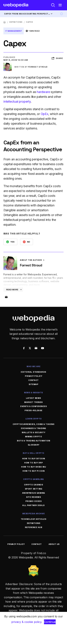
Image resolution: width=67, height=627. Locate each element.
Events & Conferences (33, 406)
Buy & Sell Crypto (33, 453)
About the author (31, 260)
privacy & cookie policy (26, 622)
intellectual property (17, 101)
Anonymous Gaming (33, 493)
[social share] (24, 348)
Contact (33, 380)
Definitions (16, 22)
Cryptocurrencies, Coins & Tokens (33, 424)
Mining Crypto (33, 436)
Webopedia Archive (33, 513)
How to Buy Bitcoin (33, 458)
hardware (43, 92)
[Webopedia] (15, 5)
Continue (50, 622)
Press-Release (33, 410)
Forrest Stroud (38, 66)
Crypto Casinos (33, 484)
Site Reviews (33, 497)
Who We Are (33, 366)
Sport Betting (33, 488)
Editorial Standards (33, 372)
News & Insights (33, 392)
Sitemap (33, 384)
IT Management (13, 31)
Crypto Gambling (33, 479)
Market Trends (33, 402)
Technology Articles (33, 519)
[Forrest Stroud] (7, 64)
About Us (54, 544)
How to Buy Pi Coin (33, 471)
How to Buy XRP (33, 462)
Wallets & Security (33, 432)
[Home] (4, 22)
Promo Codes (33, 501)
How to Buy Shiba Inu (33, 466)
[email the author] (6, 297)
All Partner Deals (33, 505)
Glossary (33, 444)
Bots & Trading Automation (33, 440)
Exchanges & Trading (33, 428)
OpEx (44, 114)
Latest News (33, 398)
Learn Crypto (33, 418)
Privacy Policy (33, 376)
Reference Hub (33, 527)
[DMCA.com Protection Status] (33, 567)
